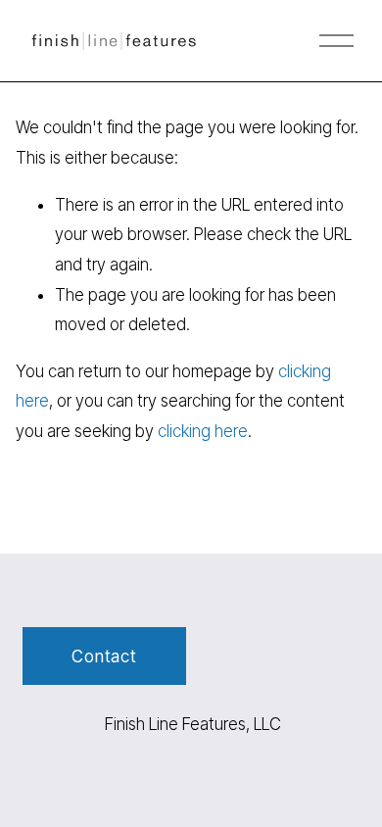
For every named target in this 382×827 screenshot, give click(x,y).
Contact (104, 656)
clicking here (203, 431)
